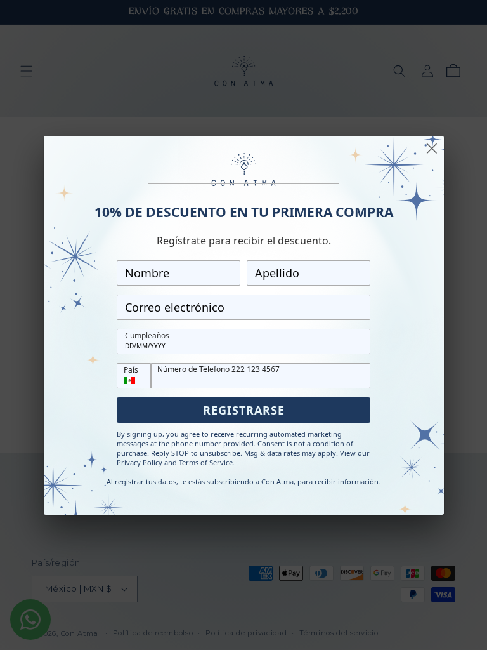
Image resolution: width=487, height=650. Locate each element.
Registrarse (244, 410)
